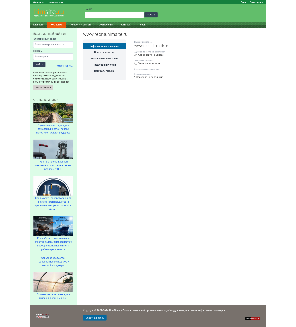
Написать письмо (104, 70)
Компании (56, 24)
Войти (39, 64)
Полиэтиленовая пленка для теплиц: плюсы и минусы (53, 296)
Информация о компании (104, 46)
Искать (151, 14)
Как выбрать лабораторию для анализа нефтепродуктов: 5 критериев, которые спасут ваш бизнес (53, 204)
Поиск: (88, 9)
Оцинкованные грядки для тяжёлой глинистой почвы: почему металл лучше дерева (53, 129)
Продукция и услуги (104, 64)
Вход (243, 2)
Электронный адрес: (45, 38)
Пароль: (38, 50)
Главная (38, 24)
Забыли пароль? (64, 66)
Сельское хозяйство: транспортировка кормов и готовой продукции (53, 261)
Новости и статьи (80, 24)
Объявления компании (104, 58)
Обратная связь (95, 317)
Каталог (125, 24)
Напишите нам (55, 2)
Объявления (106, 24)
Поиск (142, 24)
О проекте (38, 2)
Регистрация (256, 2)
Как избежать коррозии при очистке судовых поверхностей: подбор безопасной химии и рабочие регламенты (53, 244)
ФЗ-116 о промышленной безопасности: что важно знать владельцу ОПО (53, 165)
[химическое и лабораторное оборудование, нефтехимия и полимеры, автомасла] (55, 13)
